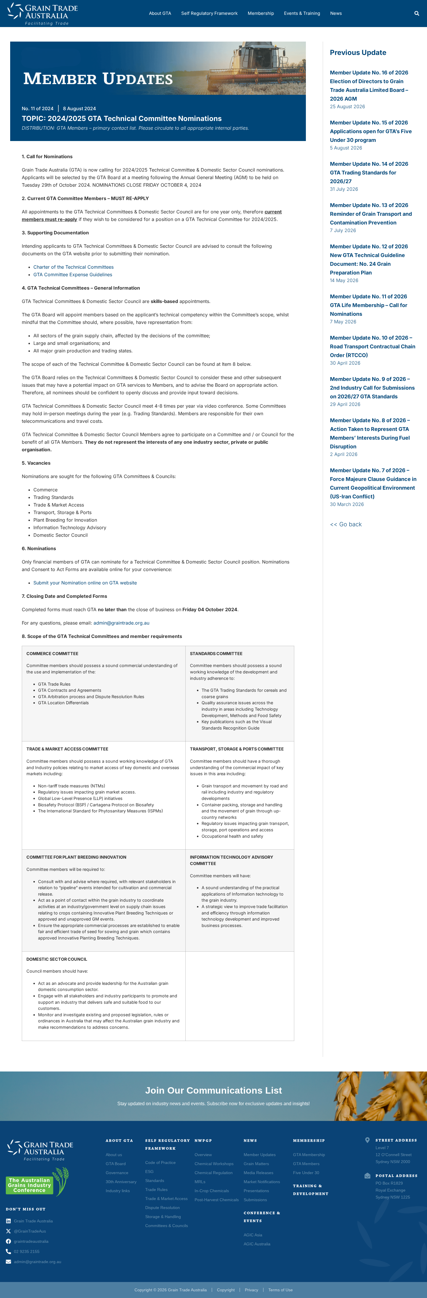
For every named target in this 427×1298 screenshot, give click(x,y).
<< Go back (346, 524)
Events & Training (302, 13)
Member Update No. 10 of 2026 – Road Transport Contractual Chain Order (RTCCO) (372, 346)
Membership (261, 13)
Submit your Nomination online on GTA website (85, 583)
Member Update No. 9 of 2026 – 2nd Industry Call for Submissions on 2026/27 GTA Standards (372, 388)
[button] (416, 13)
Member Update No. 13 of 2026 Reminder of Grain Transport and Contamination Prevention (371, 214)
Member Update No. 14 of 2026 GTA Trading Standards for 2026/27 (369, 172)
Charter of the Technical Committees (73, 267)
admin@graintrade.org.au (121, 623)
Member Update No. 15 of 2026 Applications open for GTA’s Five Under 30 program (371, 131)
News (336, 13)
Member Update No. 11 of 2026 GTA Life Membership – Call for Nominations (368, 305)
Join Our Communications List (213, 1090)
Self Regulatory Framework (209, 13)
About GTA (160, 13)
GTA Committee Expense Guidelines (72, 274)
